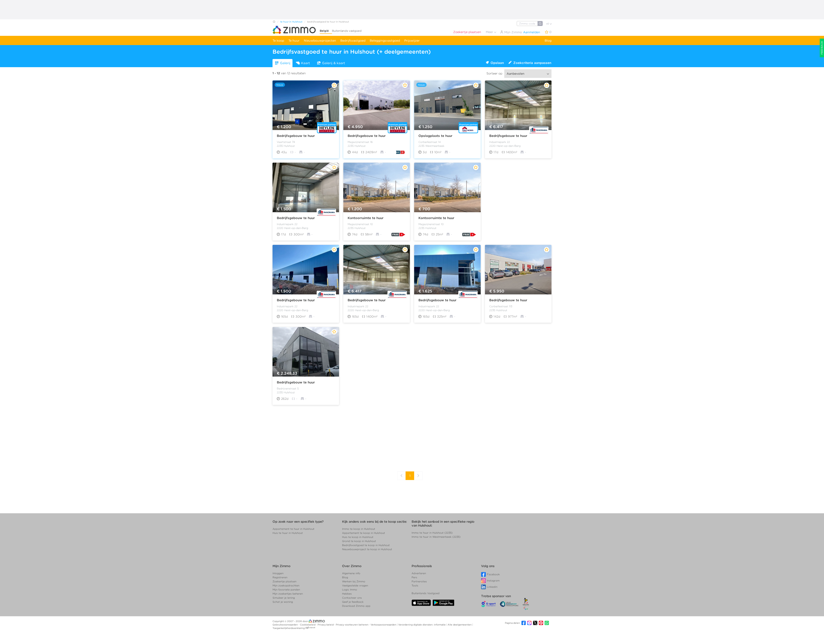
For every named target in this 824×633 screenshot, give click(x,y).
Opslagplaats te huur (435, 136)
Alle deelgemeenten (460, 624)
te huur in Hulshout (291, 21)
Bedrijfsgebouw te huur (296, 136)
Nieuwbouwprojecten (320, 40)
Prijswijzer (412, 40)
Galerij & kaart (333, 63)
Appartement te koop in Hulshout (363, 533)
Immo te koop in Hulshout (358, 528)
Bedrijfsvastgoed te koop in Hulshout (366, 545)
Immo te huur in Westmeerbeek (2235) (436, 536)
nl (548, 23)
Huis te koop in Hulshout (357, 537)
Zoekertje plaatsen (467, 32)
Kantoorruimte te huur (365, 218)
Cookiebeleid (308, 624)
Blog (548, 40)
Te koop (278, 40)
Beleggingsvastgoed (385, 40)
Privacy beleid (326, 624)
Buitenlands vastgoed (347, 30)
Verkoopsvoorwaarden (384, 624)
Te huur (294, 40)
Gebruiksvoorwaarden (285, 624)
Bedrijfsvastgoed (352, 40)
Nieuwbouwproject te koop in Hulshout (367, 549)
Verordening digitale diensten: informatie (422, 624)
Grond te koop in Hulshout (359, 541)
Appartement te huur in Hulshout (293, 528)
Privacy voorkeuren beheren (352, 624)
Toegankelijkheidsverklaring (289, 628)
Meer (490, 32)
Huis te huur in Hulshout (288, 533)
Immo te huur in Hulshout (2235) (432, 532)
